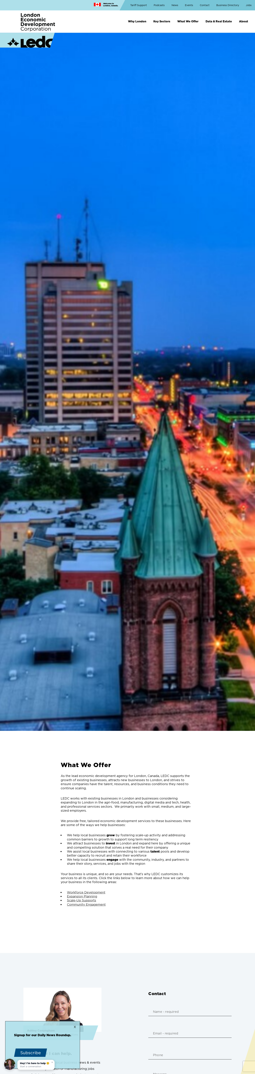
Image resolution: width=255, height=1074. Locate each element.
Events (189, 5)
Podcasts (159, 5)
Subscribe (30, 1053)
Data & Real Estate (219, 21)
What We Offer (187, 21)
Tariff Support (138, 5)
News (175, 5)
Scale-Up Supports (81, 900)
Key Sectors (161, 21)
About (243, 21)
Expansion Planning (82, 896)
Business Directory (227, 5)
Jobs (249, 5)
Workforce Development (86, 892)
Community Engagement (86, 904)
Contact (205, 5)
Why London (137, 21)
